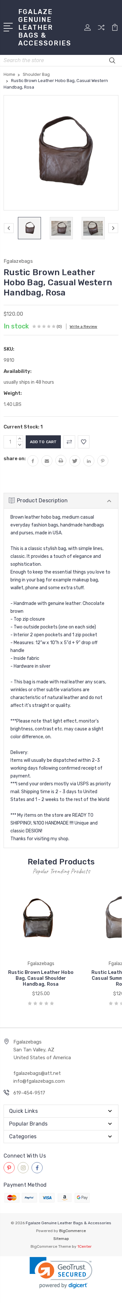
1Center (84, 1246)
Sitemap (61, 1238)
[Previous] (9, 228)
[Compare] (101, 29)
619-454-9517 (29, 1093)
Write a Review (83, 326)
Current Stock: (23, 427)
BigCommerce (72, 1230)
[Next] (113, 228)
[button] (61, 1272)
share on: (15, 458)
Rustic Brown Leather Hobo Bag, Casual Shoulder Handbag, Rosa (41, 978)
